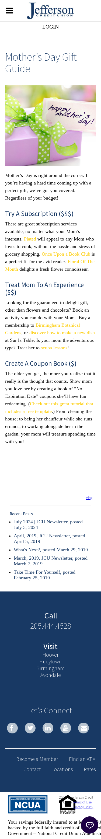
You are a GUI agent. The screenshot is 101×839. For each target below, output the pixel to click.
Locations (62, 769)
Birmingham (50, 668)
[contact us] (83, 728)
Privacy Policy (83, 807)
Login (50, 27)
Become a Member (37, 759)
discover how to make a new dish (62, 332)
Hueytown (50, 661)
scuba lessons (54, 347)
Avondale (50, 674)
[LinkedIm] (48, 728)
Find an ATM (82, 759)
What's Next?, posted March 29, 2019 (51, 549)
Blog (89, 497)
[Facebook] (12, 728)
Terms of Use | (83, 802)
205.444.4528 (50, 626)
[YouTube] (65, 728)
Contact (32, 769)
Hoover (51, 654)
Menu (9, 10)
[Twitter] (30, 728)
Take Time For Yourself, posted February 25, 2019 (44, 574)
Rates (90, 769)
